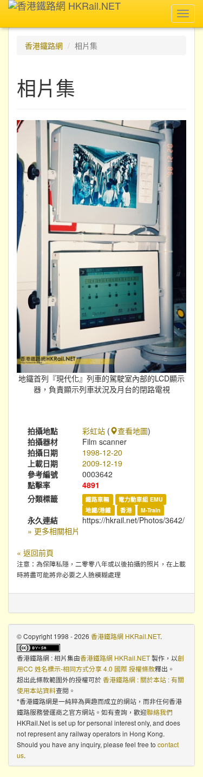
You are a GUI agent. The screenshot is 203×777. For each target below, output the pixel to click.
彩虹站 (93, 430)
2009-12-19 (102, 463)
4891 (91, 484)
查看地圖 (132, 430)
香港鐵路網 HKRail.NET (125, 636)
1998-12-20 (102, 452)
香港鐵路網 (44, 45)
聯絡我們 (160, 711)
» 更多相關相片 (54, 530)
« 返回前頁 (35, 552)
